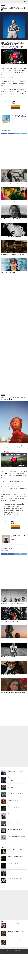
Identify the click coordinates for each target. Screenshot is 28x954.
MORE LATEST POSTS (6, 887)
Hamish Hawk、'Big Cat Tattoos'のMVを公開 (11, 236)
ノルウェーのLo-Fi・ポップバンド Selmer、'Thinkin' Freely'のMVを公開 (18, 116)
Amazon (15, 105)
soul (10, 548)
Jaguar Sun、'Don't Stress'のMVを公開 (9, 621)
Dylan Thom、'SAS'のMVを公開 (8, 657)
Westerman (15, 487)
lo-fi (9, 128)
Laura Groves (8, 487)
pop (11, 128)
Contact (12, 950)
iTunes (15, 108)
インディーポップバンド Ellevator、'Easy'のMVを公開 (12, 254)
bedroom (4, 128)
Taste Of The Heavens (15, 521)
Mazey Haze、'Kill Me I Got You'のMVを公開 (10, 219)
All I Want (13, 101)
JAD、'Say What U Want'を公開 (8, 272)
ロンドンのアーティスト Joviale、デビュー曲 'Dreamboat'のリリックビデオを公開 (18, 537)
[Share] (7, 133)
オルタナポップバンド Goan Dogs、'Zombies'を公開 (12, 603)
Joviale (6, 473)
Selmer (10, 70)
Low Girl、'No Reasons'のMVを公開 (9, 201)
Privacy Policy (18, 950)
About (8, 950)
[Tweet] (20, 133)
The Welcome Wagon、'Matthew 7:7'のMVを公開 (11, 183)
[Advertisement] (14, 150)
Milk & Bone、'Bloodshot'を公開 (8, 674)
